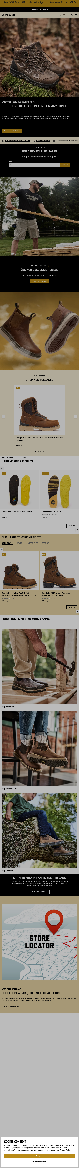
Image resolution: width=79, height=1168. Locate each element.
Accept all (39, 1156)
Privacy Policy (65, 1150)
